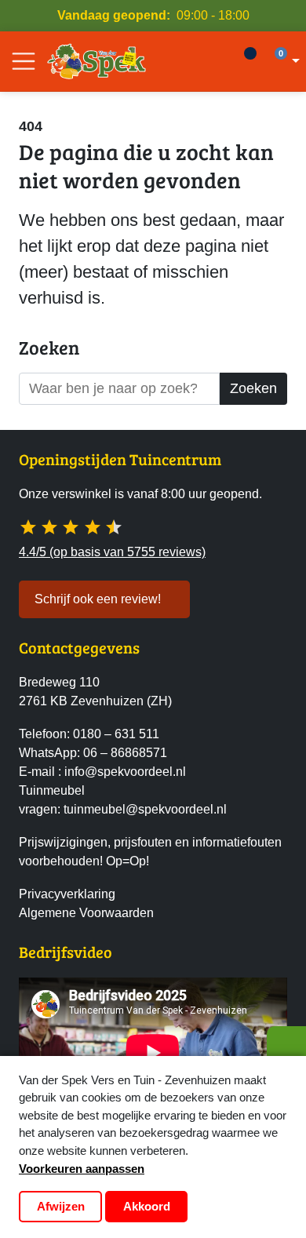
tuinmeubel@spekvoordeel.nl (145, 809)
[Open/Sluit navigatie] (23, 61)
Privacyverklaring (67, 894)
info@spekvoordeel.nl (125, 771)
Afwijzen (61, 1206)
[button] (285, 61)
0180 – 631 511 (116, 734)
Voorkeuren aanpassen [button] (81, 1168)
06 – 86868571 (125, 752)
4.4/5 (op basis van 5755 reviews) (112, 552)
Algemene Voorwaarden (86, 912)
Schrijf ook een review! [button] (98, 599)
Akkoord (146, 1206)
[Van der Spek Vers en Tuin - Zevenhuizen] (96, 61)
